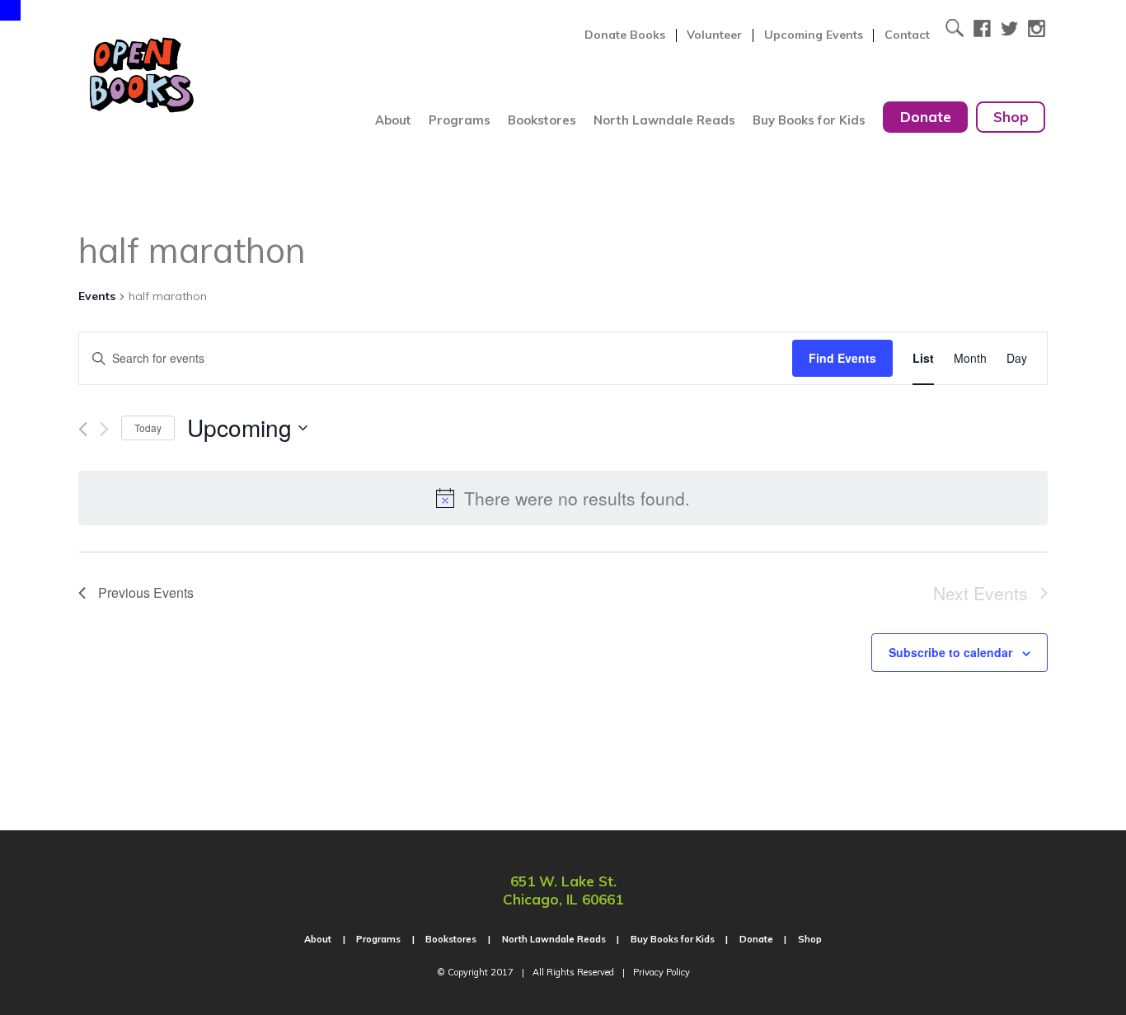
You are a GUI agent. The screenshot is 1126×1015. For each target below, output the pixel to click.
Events (96, 296)
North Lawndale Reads (664, 120)
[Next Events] (104, 429)
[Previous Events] (82, 429)
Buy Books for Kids (809, 120)
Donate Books (624, 35)
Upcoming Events (813, 35)
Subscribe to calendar (950, 652)
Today (148, 428)
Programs (459, 120)
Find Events (842, 358)
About (393, 120)
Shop (1011, 116)
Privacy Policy (661, 972)
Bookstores (542, 120)
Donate (925, 116)
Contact (907, 35)
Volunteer (714, 35)
